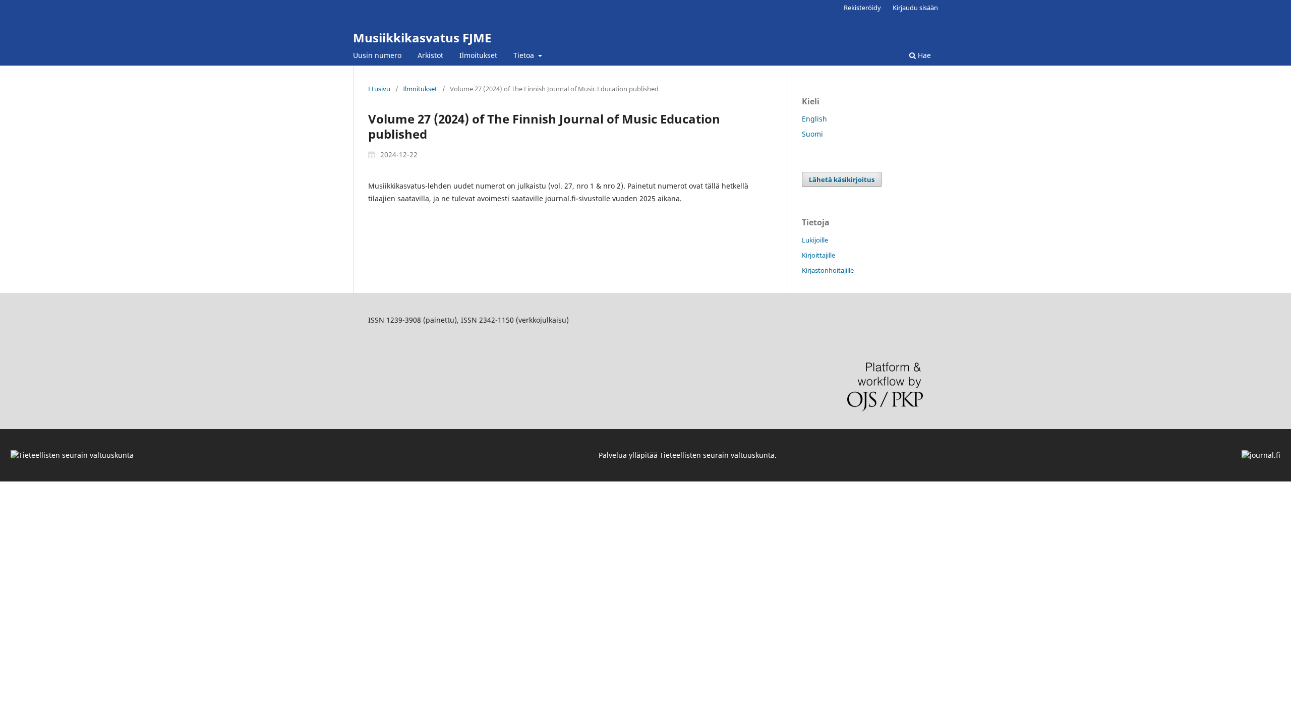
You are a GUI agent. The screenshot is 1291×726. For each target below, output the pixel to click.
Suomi (812, 134)
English (814, 119)
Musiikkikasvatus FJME (422, 37)
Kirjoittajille (818, 255)
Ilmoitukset (478, 55)
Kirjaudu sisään (915, 7)
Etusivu (379, 88)
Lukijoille (815, 240)
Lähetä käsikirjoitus (841, 179)
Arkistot (430, 55)
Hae (923, 55)
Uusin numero (377, 55)
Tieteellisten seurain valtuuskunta (717, 455)
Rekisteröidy (862, 7)
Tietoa (524, 55)
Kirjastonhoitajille (828, 270)
